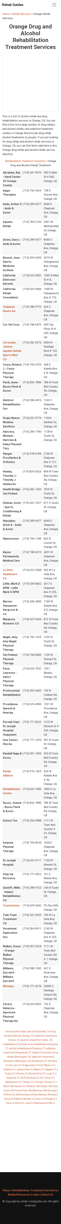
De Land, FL (16, 1065)
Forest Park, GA (23, 1090)
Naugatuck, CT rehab (27, 1052)
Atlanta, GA (33, 1086)
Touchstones (11, 905)
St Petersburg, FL (30, 1077)
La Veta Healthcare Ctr (10, 574)
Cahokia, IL (28, 1098)
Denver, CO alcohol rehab (21, 1040)
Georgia (52, 1090)
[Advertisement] (30, 82)
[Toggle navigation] (54, 4)
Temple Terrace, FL (45, 1082)
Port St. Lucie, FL (46, 1073)
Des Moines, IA (42, 1094)
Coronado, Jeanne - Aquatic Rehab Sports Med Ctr (12, 351)
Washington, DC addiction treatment (34, 1056)
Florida (32, 1073)
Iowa (53, 1094)
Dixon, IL (10, 1103)
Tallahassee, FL (13, 1082)
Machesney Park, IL (45, 1103)
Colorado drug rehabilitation (32, 1044)
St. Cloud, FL (47, 1077)
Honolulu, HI (26, 1094)
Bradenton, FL (40, 1061)
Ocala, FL (9, 1073)
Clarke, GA (46, 1086)
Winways (8, 986)
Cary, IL (39, 1098)
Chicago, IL (50, 1098)
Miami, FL (39, 1069)
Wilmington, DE (23, 1061)
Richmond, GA (11, 1094)
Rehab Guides (12, 5)
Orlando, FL (22, 1073)
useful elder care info (25, 1031)
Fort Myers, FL (47, 1065)
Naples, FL (51, 1069)
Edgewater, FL (30, 1065)
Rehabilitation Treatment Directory (25, 161)
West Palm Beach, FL (14, 1086)
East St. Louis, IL (24, 1103)
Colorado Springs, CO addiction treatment (34, 1035)
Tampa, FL (28, 1082)
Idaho (18, 1098)
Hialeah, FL (9, 1069)
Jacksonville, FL (24, 1069)
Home (5, 14)
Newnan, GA (39, 1090)
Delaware (9, 1061)
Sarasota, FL (12, 1077)
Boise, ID (8, 1098)
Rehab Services (21, 14)
